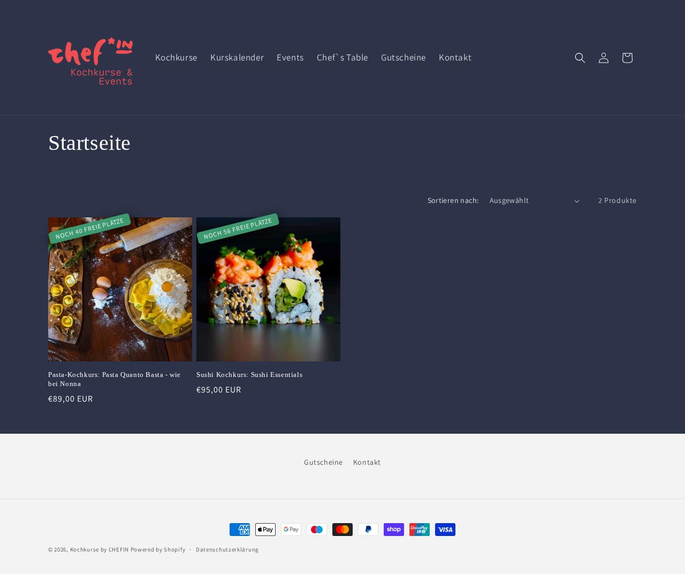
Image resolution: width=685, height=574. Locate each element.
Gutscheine (323, 462)
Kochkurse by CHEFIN (99, 549)
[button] (580, 58)
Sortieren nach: (453, 200)
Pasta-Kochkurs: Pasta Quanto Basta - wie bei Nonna (114, 379)
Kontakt (367, 462)
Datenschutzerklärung (227, 549)
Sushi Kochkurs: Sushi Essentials (249, 375)
